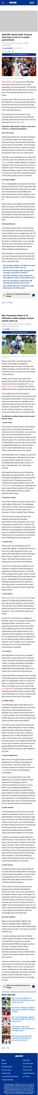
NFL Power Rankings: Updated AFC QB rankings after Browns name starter (17, 282)
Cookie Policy (6, 1073)
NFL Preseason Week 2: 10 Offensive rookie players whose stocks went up (19, 266)
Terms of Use (27, 1070)
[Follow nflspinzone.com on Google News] (33, 295)
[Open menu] (3, 3)
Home (3, 302)
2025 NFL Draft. (18, 122)
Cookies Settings (7, 1080)
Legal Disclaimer (29, 1073)
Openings (26, 1060)
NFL (8, 1048)
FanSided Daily (6, 1067)
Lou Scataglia (8, 48)
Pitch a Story (27, 1067)
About (3, 1060)
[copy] (12, 51)
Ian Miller (7, 329)
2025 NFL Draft (10, 82)
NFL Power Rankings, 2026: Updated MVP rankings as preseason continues (18, 272)
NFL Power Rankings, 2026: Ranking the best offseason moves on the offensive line (19, 277)
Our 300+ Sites (28, 1063)
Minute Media (10, 1084)
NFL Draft (9, 302)
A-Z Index (26, 1076)
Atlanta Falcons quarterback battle (17, 598)
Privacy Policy (6, 1070)
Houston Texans (7, 485)
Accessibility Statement (9, 1076)
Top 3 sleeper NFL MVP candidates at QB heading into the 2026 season (18, 287)
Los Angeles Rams (8, 689)
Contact (4, 1063)
